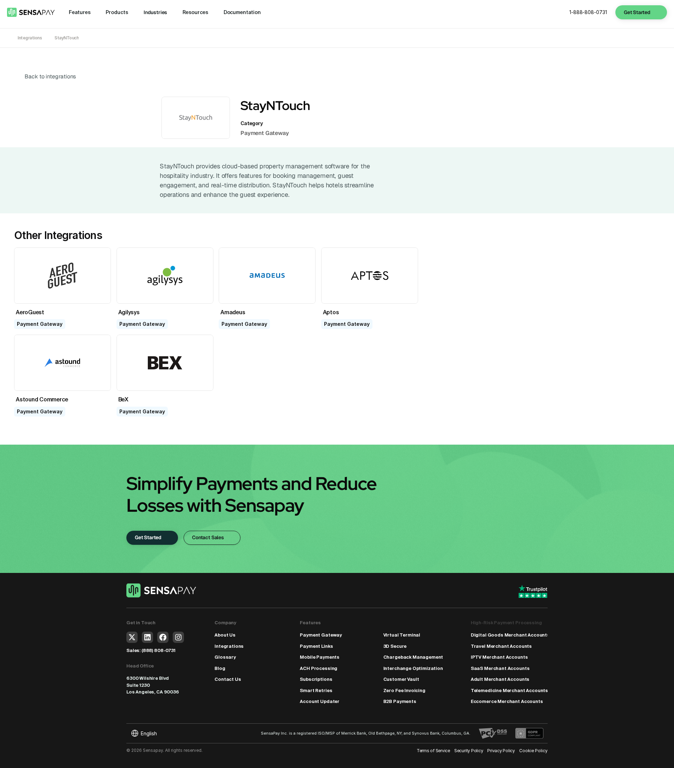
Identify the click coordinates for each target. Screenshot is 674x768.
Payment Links (316, 646)
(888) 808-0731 (158, 650)
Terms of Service (433, 750)
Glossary (225, 657)
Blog (219, 668)
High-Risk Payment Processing (506, 622)
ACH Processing (318, 668)
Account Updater (319, 701)
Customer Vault (401, 679)
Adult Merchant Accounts (500, 679)
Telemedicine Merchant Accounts (509, 690)
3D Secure (395, 646)
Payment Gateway (321, 635)
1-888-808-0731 (588, 12)
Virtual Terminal (402, 635)
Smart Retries (316, 690)
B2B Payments (399, 701)
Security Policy (468, 750)
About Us (225, 635)
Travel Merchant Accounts (501, 646)
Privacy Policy (501, 750)
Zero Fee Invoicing (404, 690)
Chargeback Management (413, 657)
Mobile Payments (319, 657)
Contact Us (227, 679)
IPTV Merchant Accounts (499, 657)
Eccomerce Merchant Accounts (507, 701)
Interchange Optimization (413, 668)
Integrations (229, 646)
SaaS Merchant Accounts (500, 668)
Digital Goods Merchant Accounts (510, 635)
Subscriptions (316, 679)
